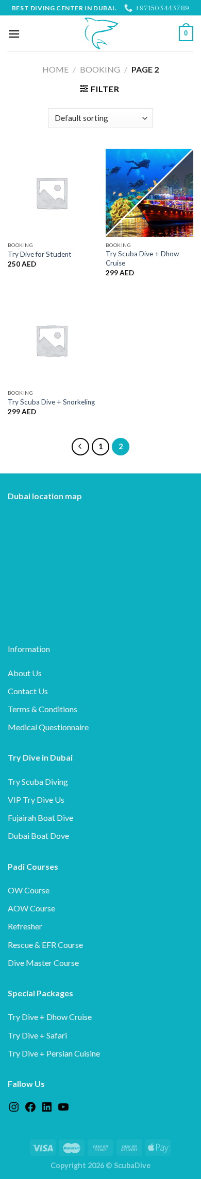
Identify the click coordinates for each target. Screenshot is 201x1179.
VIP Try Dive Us (36, 799)
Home (55, 69)
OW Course (28, 890)
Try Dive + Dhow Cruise (50, 1017)
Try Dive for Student (40, 254)
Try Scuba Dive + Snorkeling (51, 402)
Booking (100, 69)
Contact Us (28, 691)
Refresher (25, 926)
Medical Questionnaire (48, 727)
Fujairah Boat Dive (40, 817)
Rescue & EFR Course (45, 944)
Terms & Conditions (42, 709)
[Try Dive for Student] (51, 192)
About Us (25, 673)
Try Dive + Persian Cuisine (54, 1053)
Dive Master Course (43, 962)
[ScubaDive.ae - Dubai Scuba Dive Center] (100, 33)
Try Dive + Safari (37, 1035)
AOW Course (31, 908)
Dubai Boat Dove (38, 835)
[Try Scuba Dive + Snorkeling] (51, 340)
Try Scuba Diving (38, 781)
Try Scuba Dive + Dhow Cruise (142, 258)
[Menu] (14, 33)
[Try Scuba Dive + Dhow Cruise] (149, 192)
